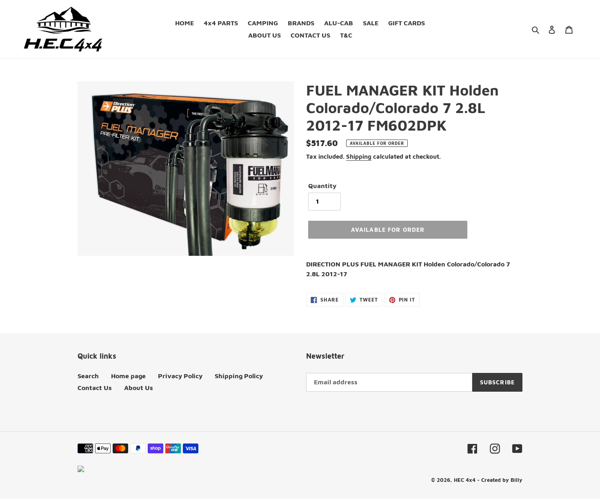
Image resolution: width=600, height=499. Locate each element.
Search (88, 375)
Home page (128, 375)
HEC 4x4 (465, 480)
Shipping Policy (239, 375)
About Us (138, 387)
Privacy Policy (180, 375)
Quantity (322, 185)
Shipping (358, 156)
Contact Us (95, 387)
